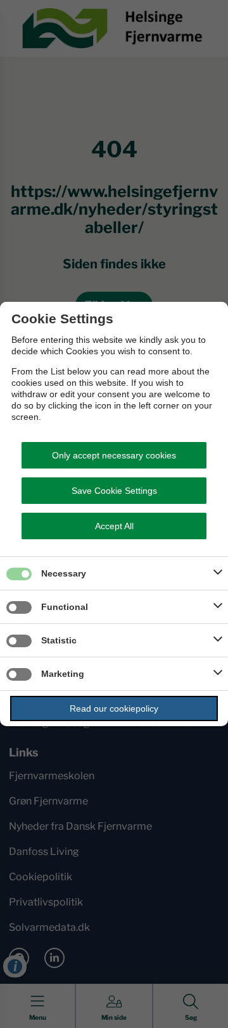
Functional (64, 607)
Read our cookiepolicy (114, 708)
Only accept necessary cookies (114, 455)
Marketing (62, 674)
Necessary (63, 573)
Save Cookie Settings (114, 491)
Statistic (59, 640)
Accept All (114, 526)
